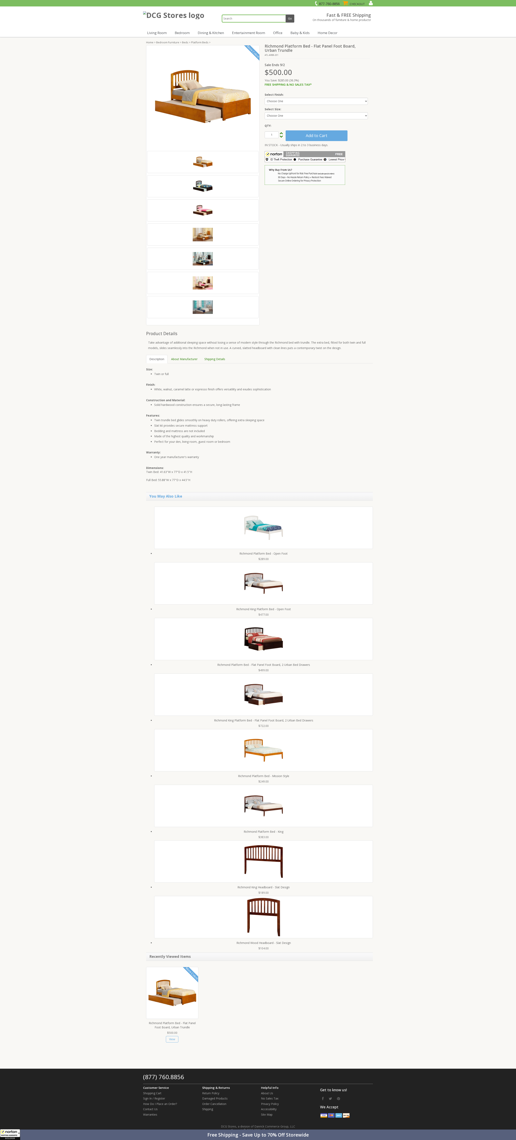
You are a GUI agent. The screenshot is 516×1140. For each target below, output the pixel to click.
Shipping (207, 1109)
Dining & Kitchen (211, 32)
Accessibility (269, 1109)
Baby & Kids (300, 32)
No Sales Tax (269, 1098)
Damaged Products (215, 1098)
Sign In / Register (154, 1098)
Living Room (157, 32)
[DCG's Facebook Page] (323, 1098)
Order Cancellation (214, 1104)
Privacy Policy (270, 1104)
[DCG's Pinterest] (338, 1098)
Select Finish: (274, 95)
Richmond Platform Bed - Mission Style (263, 776)
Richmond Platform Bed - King (263, 831)
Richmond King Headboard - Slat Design (263, 887)
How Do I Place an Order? (160, 1104)
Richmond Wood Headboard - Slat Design (263, 943)
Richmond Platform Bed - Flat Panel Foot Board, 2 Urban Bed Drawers (263, 665)
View (172, 1039)
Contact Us (150, 1109)
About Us (267, 1093)
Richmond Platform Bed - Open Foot (263, 553)
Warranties (150, 1114)
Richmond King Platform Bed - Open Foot (263, 609)
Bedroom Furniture (167, 42)
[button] (258, 1135)
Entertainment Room (248, 32)
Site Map (267, 1114)
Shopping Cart (152, 1093)
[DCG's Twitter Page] (330, 1098)
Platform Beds (199, 42)
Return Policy (210, 1093)
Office (277, 32)
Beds (185, 42)
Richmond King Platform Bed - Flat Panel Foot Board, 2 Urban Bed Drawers (263, 720)
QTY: (268, 126)
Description (156, 359)
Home (149, 42)
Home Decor (327, 32)
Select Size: (273, 109)
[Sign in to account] (370, 3)
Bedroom (182, 32)
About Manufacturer (184, 359)
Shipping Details (214, 359)
